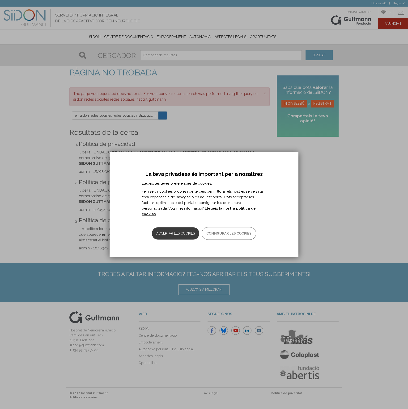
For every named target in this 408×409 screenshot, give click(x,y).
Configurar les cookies (228, 233)
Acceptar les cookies (175, 233)
